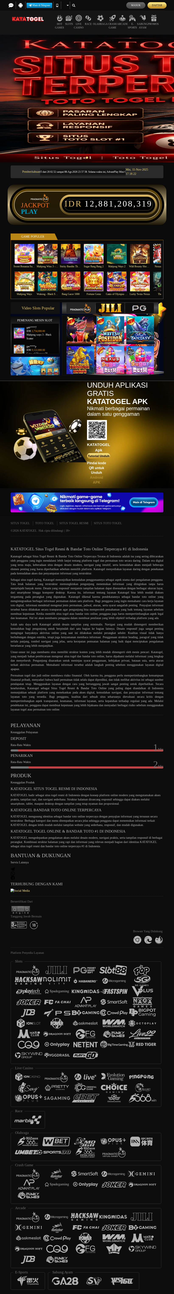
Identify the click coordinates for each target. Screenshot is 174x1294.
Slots (69, 24)
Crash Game (112, 26)
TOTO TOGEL (44, 523)
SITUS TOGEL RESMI (73, 523)
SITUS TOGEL (20, 523)
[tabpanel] (87, 98)
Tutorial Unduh (98, 456)
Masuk (136, 5)
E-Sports (132, 26)
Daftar (157, 5)
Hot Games (59, 26)
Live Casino (79, 26)
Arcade (122, 24)
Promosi (154, 24)
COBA (83, 325)
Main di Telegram (41, 5)
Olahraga (100, 24)
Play (29, 211)
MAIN (27, 253)
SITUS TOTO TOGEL (108, 523)
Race (88, 24)
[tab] (80, 308)
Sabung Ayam (142, 26)
